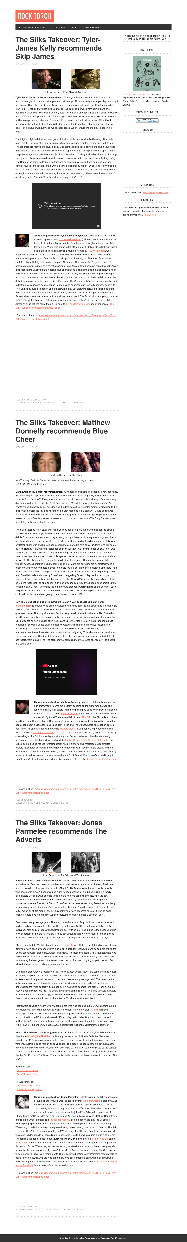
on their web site (99, 1138)
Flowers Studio (67, 728)
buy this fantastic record (78, 304)
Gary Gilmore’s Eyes (27, 1074)
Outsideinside (24, 605)
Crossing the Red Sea (38, 1036)
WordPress (116, 1238)
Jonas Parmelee (69, 713)
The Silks (62, 402)
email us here (149, 214)
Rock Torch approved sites (155, 192)
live (28, 1085)
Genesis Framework (101, 1238)
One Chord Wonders (27, 1070)
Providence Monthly (60, 1119)
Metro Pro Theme (83, 1238)
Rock (43, 399)
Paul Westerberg (96, 250)
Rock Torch (34, 16)
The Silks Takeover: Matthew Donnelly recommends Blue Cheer (62, 430)
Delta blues (34, 399)
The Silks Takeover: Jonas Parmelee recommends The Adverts (61, 830)
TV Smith (95, 1009)
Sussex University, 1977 (29, 1089)
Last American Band (70, 239)
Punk (30, 1206)
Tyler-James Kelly (76, 402)
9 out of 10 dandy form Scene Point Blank (86, 740)
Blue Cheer (34, 803)
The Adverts (66, 945)
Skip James (52, 402)
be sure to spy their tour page (102, 759)
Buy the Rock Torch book (135, 93)
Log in (124, 1238)
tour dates (100, 1161)
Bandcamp (21, 1142)
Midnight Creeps (91, 1100)
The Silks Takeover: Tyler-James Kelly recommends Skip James (58, 47)
